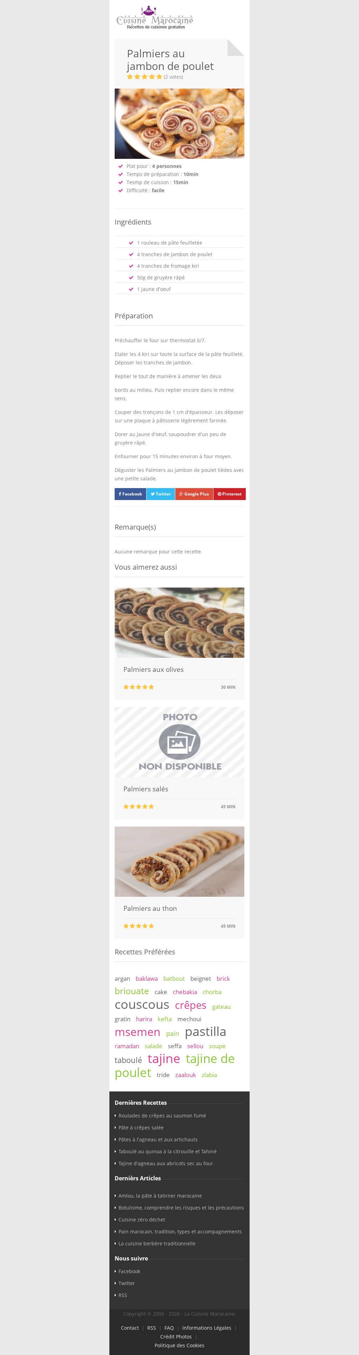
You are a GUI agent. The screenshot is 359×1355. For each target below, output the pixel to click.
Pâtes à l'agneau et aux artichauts (158, 1139)
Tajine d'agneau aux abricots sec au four (165, 1163)
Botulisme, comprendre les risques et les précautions (181, 1207)
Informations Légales (206, 1327)
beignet (200, 978)
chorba (212, 992)
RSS (122, 1295)
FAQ (169, 1327)
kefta (165, 1019)
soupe (217, 1046)
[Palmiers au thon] (179, 895)
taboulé (128, 1060)
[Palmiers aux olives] (179, 656)
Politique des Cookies (179, 1345)
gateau (221, 1007)
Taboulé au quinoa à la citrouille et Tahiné (167, 1151)
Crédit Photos (176, 1336)
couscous (142, 1004)
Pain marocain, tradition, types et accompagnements (180, 1231)
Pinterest (231, 494)
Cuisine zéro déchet (141, 1219)
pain (172, 1033)
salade (153, 1046)
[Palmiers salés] (179, 775)
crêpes (190, 1005)
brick (223, 978)
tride (163, 1075)
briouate (132, 991)
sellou (195, 1046)
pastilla (205, 1031)
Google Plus (196, 494)
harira (144, 1019)
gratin (122, 1019)
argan (122, 978)
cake (161, 992)
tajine (164, 1058)
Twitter (163, 494)
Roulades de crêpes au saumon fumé (162, 1115)
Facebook (131, 494)
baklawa (147, 978)
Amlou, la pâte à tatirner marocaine (160, 1195)
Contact (130, 1327)
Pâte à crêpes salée (141, 1127)
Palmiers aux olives (153, 669)
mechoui (189, 1019)
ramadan (127, 1046)
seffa (175, 1046)
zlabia (209, 1075)
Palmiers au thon (150, 908)
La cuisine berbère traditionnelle (157, 1243)
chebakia (185, 992)
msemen (138, 1031)
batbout (174, 978)
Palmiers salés (145, 788)
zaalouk (185, 1075)
